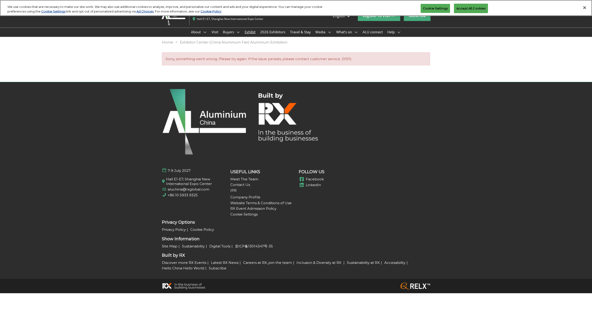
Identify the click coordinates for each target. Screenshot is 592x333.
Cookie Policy (210, 11)
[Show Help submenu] (399, 32)
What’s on (344, 32)
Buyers (229, 32)
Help (391, 32)
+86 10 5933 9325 (183, 195)
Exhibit (250, 32)
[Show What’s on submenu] (356, 32)
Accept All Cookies (470, 8)
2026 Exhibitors (272, 32)
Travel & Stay (300, 32)
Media (320, 32)
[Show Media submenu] (329, 32)
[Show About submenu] (205, 32)
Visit (215, 32)
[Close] (585, 8)
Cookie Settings (53, 11)
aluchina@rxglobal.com (188, 189)
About (196, 32)
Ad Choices (145, 11)
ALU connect (373, 32)
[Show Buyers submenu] (238, 32)
